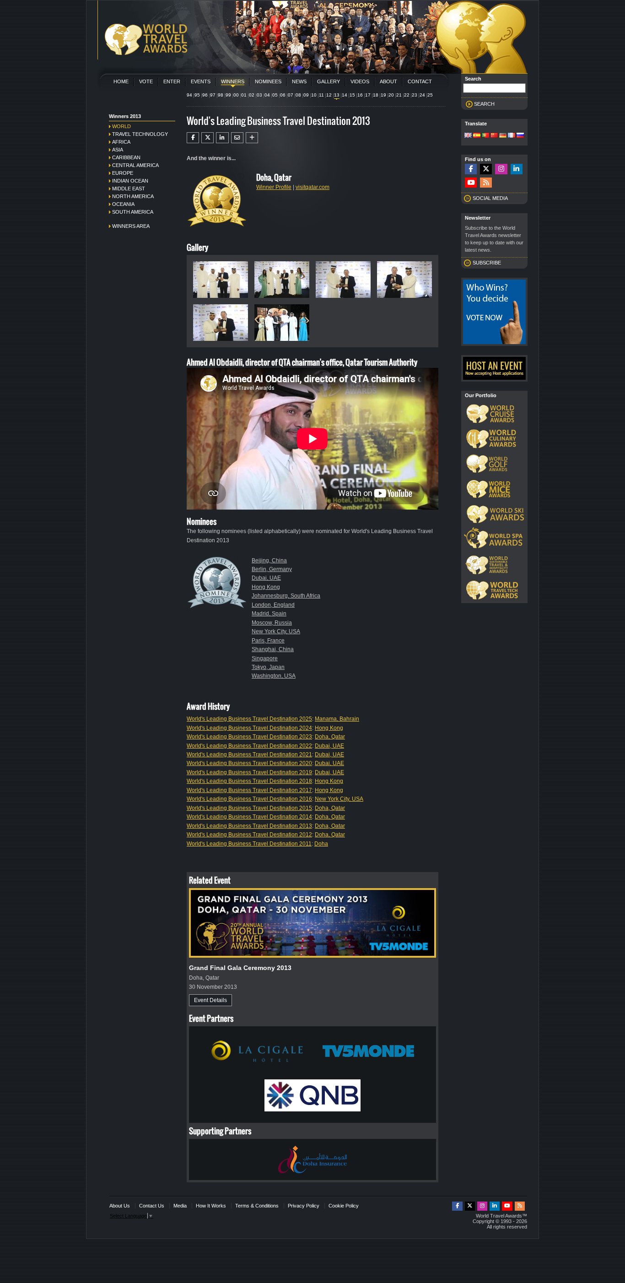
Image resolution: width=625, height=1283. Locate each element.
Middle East (128, 188)
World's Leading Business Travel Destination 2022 (249, 746)
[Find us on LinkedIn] (517, 169)
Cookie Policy (344, 1205)
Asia (117, 149)
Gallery (328, 81)
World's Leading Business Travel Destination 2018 (249, 781)
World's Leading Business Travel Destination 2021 (249, 754)
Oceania (123, 204)
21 (399, 94)
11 (321, 94)
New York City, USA (276, 631)
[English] (468, 136)
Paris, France (268, 640)
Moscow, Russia (272, 623)
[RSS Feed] (486, 183)
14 (344, 94)
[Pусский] (520, 136)
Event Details (210, 1000)
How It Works (211, 1205)
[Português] (485, 136)
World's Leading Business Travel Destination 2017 (249, 790)
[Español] (476, 136)
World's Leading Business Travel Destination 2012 (249, 834)
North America (133, 196)
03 (259, 94)
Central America (135, 165)
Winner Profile (273, 187)
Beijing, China (269, 560)
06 (283, 94)
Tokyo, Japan (268, 667)
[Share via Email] (237, 138)
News (299, 81)
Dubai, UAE (266, 578)
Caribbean (126, 157)
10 (314, 94)
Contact (420, 81)
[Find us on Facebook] (471, 169)
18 (375, 94)
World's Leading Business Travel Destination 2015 (249, 808)
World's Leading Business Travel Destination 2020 (249, 763)
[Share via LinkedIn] (222, 138)
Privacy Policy (303, 1205)
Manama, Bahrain (337, 719)
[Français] (511, 136)
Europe (122, 173)
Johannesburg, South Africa (286, 596)
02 (251, 94)
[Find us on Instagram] (501, 169)
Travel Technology (140, 134)
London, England (273, 605)
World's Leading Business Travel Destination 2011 (249, 844)
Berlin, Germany (272, 569)
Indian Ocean (130, 180)
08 (298, 94)
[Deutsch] (502, 136)
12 (329, 94)
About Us (119, 1205)
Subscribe (487, 262)
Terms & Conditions (257, 1205)
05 (275, 94)
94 (189, 94)
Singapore (265, 658)
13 (336, 94)
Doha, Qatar (330, 736)
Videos (359, 81)
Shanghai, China (273, 649)
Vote (146, 81)
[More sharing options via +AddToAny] (252, 138)
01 (244, 94)
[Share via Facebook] (193, 138)
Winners (232, 81)
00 (236, 94)
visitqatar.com (312, 187)
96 (205, 94)
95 (197, 94)
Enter (171, 81)
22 (406, 94)
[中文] (494, 136)
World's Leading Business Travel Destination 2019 (249, 772)
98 (220, 94)
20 (391, 94)
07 (290, 94)
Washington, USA (274, 676)
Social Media (490, 198)
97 (213, 94)
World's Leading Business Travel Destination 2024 (249, 728)
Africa (121, 142)
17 (368, 94)
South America (132, 212)
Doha (321, 844)
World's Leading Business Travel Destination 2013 (249, 826)
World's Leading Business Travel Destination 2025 (249, 719)
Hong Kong (266, 587)
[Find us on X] (486, 169)
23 (414, 94)
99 (228, 94)
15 (352, 94)
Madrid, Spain (269, 613)
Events (200, 81)
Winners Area (131, 226)
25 (430, 94)
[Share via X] (207, 138)
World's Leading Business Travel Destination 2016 (249, 799)
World (121, 126)
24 (422, 94)
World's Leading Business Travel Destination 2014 (249, 817)
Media (180, 1205)
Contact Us (151, 1205)
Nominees (268, 81)
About (388, 81)
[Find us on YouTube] (471, 183)
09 (306, 94)
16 (360, 94)
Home (121, 81)
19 (383, 94)
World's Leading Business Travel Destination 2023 (249, 736)
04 (267, 94)
